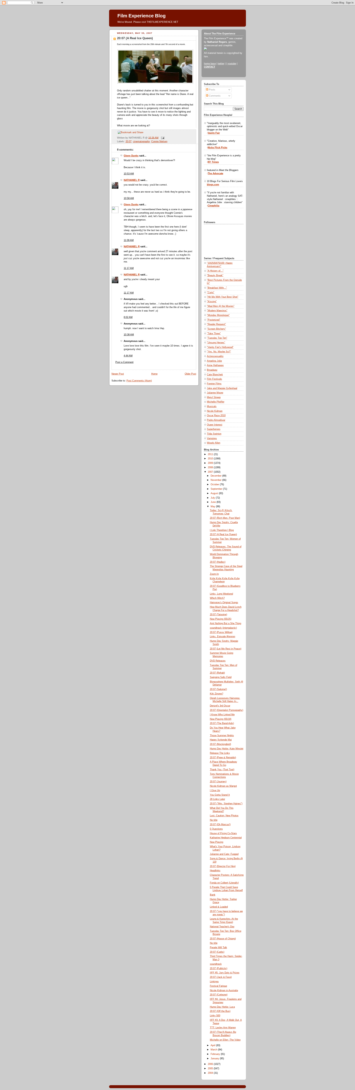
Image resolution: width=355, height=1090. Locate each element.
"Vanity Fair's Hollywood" (220, 347)
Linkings (214, 981)
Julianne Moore (215, 392)
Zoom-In (214, 574)
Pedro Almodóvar (216, 420)
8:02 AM (128, 317)
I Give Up (215, 790)
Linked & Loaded (219, 907)
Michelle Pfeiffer (215, 402)
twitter (221, 63)
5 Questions (216, 829)
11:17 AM (129, 268)
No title (213, 820)
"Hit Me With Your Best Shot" (222, 297)
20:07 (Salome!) (218, 689)
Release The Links (220, 753)
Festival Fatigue (218, 986)
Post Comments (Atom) (139, 380)
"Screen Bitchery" (216, 329)
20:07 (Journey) (218, 781)
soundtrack (216, 964)
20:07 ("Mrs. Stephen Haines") (226, 803)
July (213, 498)
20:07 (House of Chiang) (223, 938)
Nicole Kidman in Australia (224, 990)
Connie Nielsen (159, 141)
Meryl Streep (214, 397)
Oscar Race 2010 (216, 415)
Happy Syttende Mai (221, 740)
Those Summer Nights (222, 735)
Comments (214, 96)
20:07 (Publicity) (218, 968)
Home (154, 374)
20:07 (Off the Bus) (220, 1011)
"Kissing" (212, 301)
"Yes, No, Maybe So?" (219, 351)
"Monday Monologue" (218, 315)
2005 (211, 1068)
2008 (211, 467)
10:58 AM (129, 198)
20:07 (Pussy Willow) (221, 632)
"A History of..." (215, 271)
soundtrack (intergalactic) (223, 628)
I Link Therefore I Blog (222, 530)
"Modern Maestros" (217, 310)
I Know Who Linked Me (222, 714)
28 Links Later (217, 799)
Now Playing (216, 842)
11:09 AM (129, 240)
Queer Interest (214, 424)
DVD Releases (218, 661)
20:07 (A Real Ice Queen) (135, 38)
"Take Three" (214, 333)
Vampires (212, 438)
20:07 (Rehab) (217, 673)
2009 (211, 463)
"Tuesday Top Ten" (217, 338)
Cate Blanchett (215, 374)
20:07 (128, 141)
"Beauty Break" (215, 275)
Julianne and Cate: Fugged (224, 854)
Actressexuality (215, 356)
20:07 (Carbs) (217, 952)
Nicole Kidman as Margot (223, 786)
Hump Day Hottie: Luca (222, 1007)
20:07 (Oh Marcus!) (220, 824)
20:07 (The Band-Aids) (222, 723)
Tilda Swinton (214, 434)
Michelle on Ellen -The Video (225, 1040)
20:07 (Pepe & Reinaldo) (223, 757)
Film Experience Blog (141, 15)
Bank (212, 895)
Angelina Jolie (214, 361)
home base (210, 63)
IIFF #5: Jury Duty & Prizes (224, 972)
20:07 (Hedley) (217, 562)
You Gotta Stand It (220, 795)
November (216, 480)
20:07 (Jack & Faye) (221, 977)
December (216, 476)
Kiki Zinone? (216, 693)
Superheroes (213, 429)
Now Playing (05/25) (220, 619)
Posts (211, 89)
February (216, 1054)
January (215, 1058)
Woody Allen (213, 443)
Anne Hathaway (215, 365)
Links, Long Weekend (221, 594)
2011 (211, 454)
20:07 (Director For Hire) (223, 866)
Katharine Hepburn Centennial (226, 837)
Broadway (212, 370)
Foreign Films (214, 383)
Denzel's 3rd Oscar (220, 705)
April (213, 1045)
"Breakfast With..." (217, 288)
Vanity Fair (214, 133)
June (214, 502)
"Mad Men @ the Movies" (220, 306)
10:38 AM (129, 334)
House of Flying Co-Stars (223, 833)
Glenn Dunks (131, 155)
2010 (211, 458)
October (215, 484)
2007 (211, 472)
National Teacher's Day (222, 926)
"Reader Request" (216, 324)
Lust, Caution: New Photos (224, 815)
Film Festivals (214, 379)
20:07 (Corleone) (218, 994)
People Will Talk (218, 947)
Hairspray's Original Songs (224, 602)
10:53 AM (129, 173)
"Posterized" (213, 320)
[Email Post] (162, 137)
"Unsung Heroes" (216, 342)
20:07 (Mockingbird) (220, 744)
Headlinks (215, 870)
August (215, 493)
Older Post (190, 374)
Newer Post (117, 374)
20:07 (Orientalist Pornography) (226, 710)
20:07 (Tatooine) (218, 614)
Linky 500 (215, 1015)
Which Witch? (217, 598)
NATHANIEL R (132, 180)
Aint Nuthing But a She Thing (225, 623)
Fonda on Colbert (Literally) (224, 883)
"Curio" (210, 292)
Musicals (212, 406)
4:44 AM (128, 355)
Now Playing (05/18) (220, 719)
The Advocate (215, 173)
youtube (232, 63)
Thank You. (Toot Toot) (222, 769)
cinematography (141, 141)
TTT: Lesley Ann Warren (223, 1027)
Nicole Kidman (214, 411)
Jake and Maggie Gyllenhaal (222, 388)
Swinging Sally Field (220, 677)
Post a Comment (124, 362)
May (213, 506)
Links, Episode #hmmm (222, 636)
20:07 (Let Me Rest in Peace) (225, 648)
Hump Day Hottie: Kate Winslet (226, 748)
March (214, 1049)
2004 (211, 1073)
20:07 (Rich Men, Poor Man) (225, 518)
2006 (211, 1064)
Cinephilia (213, 205)
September (217, 489)
